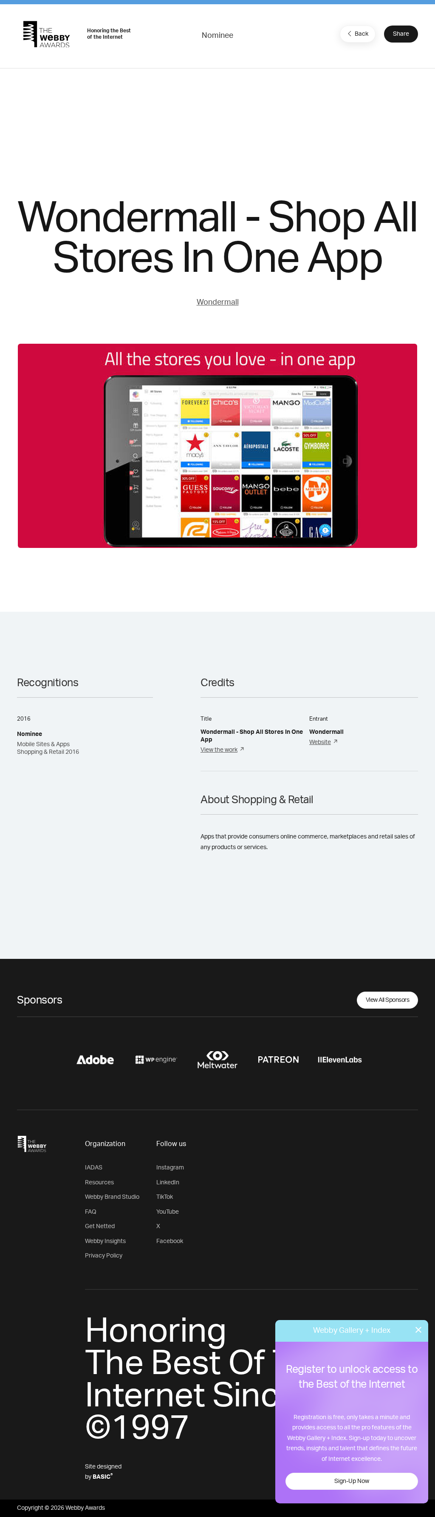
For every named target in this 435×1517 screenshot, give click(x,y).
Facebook (169, 1241)
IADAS (93, 1168)
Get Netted (100, 1226)
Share (401, 34)
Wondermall (218, 302)
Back (361, 34)
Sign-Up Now (351, 1481)
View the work (219, 750)
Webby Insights (105, 1241)
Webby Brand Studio (112, 1197)
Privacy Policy (103, 1256)
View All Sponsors (388, 1000)
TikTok (164, 1197)
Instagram (170, 1168)
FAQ (90, 1212)
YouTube (167, 1212)
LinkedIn (167, 1183)
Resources (99, 1183)
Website (320, 742)
